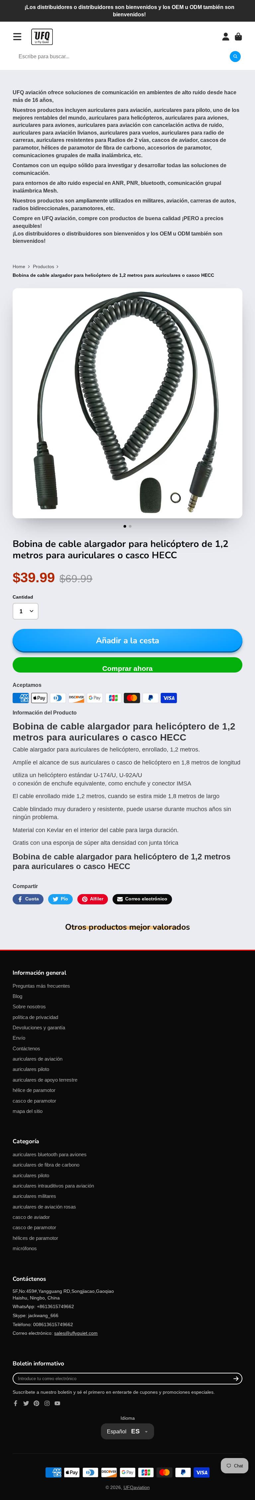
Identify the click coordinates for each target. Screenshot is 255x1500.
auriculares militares (34, 1196)
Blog (17, 996)
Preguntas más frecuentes (41, 986)
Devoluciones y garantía (39, 1027)
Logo (42, 37)
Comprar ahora (127, 668)
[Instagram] (47, 1403)
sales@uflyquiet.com (76, 1333)
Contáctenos (26, 1048)
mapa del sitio (27, 1111)
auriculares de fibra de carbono (46, 1165)
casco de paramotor (34, 1101)
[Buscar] (235, 56)
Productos (43, 266)
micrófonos (25, 1248)
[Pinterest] (37, 1403)
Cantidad (23, 597)
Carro (238, 37)
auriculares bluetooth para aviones (50, 1154)
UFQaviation (137, 1487)
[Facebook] (16, 1403)
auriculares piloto (31, 1069)
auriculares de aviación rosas (44, 1207)
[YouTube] (57, 1403)
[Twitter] (26, 1403)
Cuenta (226, 37)
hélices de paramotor (35, 1238)
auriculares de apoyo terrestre (45, 1080)
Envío (19, 1038)
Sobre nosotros (29, 1006)
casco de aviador (31, 1217)
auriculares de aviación (37, 1059)
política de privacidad (35, 1017)
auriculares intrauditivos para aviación (53, 1186)
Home (19, 266)
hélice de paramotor (34, 1090)
